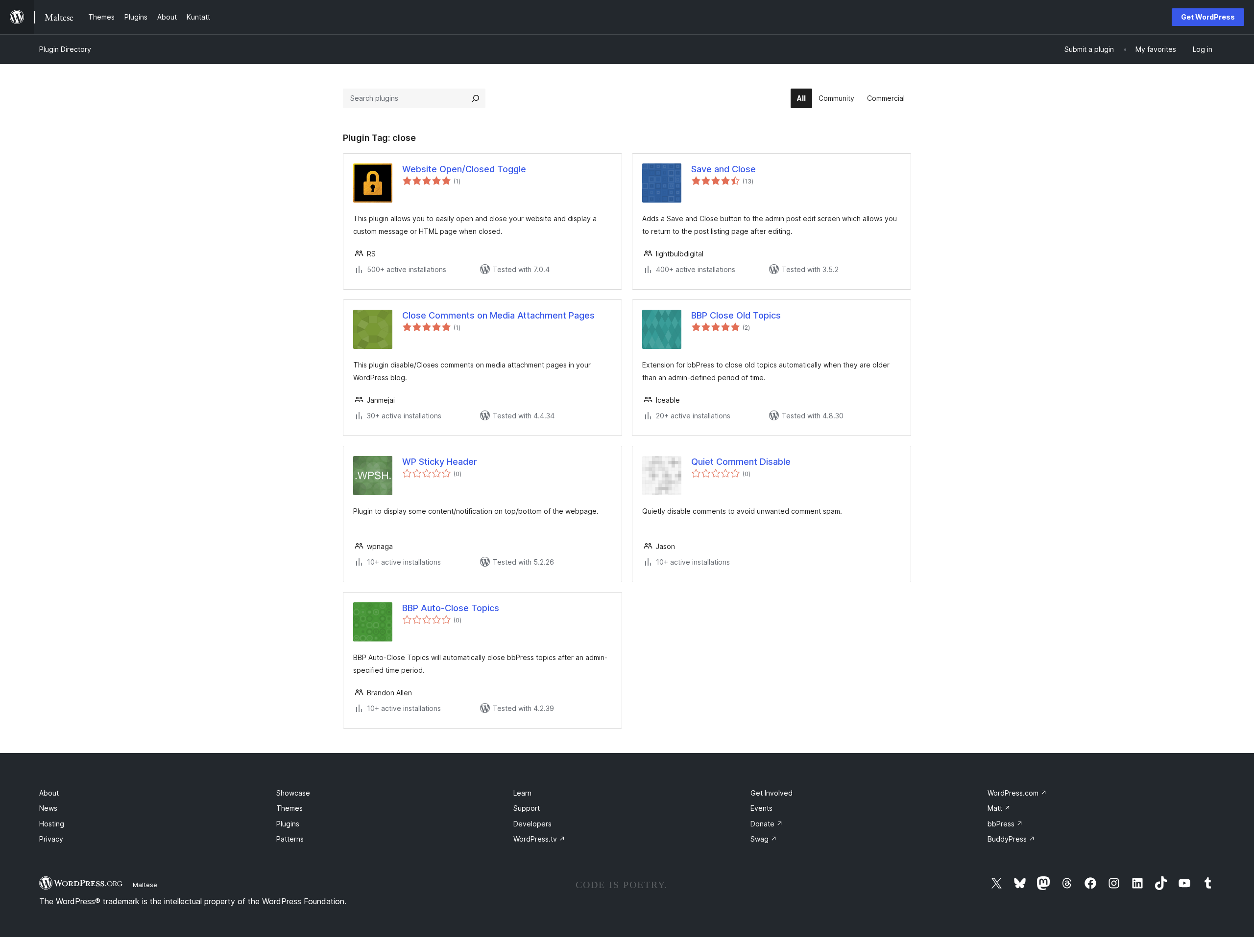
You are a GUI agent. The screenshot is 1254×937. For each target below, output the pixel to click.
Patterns (290, 839)
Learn (522, 793)
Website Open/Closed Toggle (464, 169)
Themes (289, 808)
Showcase (293, 793)
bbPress (1005, 824)
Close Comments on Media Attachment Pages (498, 315)
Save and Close (723, 169)
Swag (763, 839)
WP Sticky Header (439, 462)
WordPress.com (1017, 793)
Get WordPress (1208, 17)
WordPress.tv (539, 839)
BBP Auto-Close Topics (450, 608)
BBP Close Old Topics (736, 315)
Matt (999, 808)
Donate (766, 824)
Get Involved (771, 793)
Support (526, 808)
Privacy (51, 839)
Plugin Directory (65, 49)
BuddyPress (1011, 839)
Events (761, 808)
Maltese (145, 885)
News (48, 808)
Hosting (51, 824)
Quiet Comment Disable (741, 462)
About (49, 793)
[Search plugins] (475, 98)
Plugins (287, 824)
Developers (532, 824)
